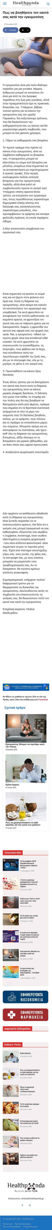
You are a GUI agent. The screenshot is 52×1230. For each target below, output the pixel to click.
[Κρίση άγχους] (26, 768)
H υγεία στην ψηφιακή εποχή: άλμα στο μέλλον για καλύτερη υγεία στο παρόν (29, 936)
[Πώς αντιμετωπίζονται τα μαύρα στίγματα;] (11, 1142)
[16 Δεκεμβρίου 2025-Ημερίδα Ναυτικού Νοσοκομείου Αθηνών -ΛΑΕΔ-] (11, 865)
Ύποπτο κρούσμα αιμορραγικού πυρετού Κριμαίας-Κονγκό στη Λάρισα (29, 883)
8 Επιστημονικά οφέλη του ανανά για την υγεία (29, 1122)
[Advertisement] (26, 265)
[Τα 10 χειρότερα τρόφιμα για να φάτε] (11, 1108)
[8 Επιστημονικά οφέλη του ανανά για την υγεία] (11, 1125)
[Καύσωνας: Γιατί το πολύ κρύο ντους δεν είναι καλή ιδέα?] (11, 902)
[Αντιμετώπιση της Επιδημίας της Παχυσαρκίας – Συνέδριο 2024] (11, 972)
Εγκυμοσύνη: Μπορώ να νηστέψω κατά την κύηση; (29, 953)
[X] (29, 1205)
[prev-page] (4, 984)
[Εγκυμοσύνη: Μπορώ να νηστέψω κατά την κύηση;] (26, 728)
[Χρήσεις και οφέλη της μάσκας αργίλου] (11, 1159)
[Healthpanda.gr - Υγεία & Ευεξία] (26, 3)
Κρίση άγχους (12, 784)
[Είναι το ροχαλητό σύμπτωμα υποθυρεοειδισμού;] (11, 1091)
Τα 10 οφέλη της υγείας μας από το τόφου (29, 917)
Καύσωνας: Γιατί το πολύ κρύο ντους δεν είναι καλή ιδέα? (30, 901)
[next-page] (9, 984)
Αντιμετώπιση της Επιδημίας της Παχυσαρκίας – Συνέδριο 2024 (29, 971)
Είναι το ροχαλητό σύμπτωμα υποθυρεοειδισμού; (27, 1089)
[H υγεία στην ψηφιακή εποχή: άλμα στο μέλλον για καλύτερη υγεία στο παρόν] (11, 936)
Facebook (43, 699)
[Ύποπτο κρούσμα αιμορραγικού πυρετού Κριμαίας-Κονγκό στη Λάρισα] (11, 884)
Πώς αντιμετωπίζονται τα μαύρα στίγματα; (29, 1139)
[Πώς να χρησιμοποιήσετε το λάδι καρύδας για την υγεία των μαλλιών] (26, 806)
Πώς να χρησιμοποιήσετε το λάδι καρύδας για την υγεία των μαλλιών (23, 823)
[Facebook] (22, 1205)
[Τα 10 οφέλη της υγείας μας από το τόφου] (11, 919)
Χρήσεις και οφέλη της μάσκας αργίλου (28, 1156)
